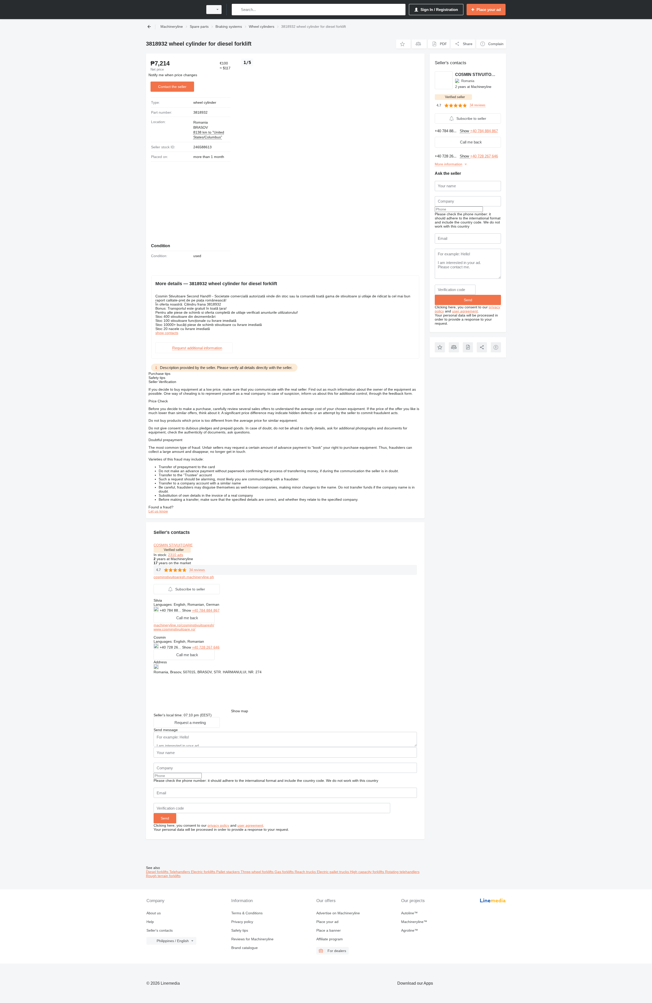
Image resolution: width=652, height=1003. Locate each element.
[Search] (237, 9)
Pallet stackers (228, 872)
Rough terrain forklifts (163, 876)
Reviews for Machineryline (252, 939)
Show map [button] (239, 711)
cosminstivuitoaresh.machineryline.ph (184, 577)
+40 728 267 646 (206, 647)
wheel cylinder (204, 102)
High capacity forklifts (367, 872)
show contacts (166, 333)
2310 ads (175, 555)
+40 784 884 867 (206, 610)
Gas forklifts (285, 872)
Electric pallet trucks (333, 872)
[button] (403, 43)
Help (150, 922)
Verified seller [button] (174, 550)
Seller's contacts (159, 930)
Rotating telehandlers (402, 872)
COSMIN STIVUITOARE (173, 545)
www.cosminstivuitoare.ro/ (174, 629)
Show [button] (187, 610)
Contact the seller (172, 87)
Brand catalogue (244, 948)
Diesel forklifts (157, 872)
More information (448, 164)
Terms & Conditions (247, 913)
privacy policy (218, 825)
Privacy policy (242, 922)
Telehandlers (180, 872)
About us (153, 913)
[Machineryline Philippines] (173, 9)
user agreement (250, 825)
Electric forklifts (203, 872)
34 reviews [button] (197, 570)
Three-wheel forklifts (258, 872)
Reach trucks (306, 872)
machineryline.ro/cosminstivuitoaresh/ (184, 625)
